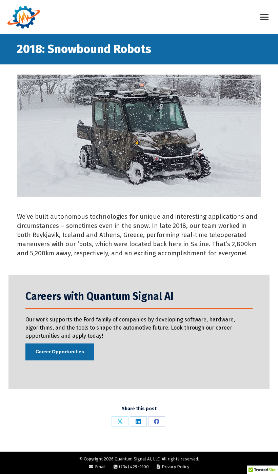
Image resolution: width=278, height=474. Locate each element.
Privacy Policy (175, 466)
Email (100, 466)
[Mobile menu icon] (264, 17)
